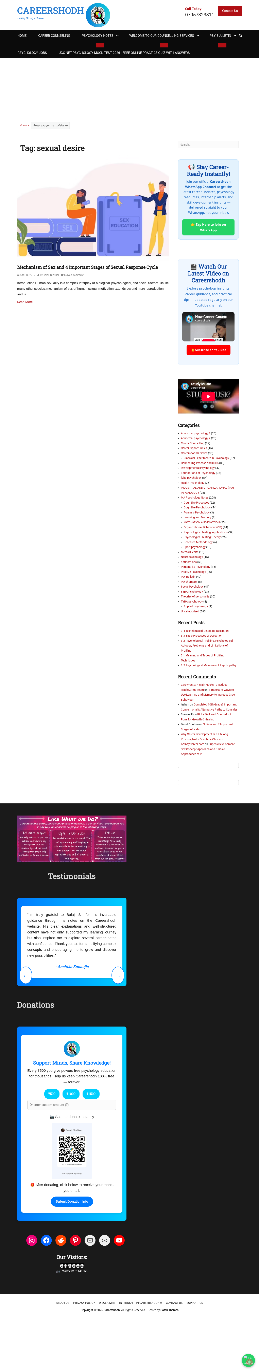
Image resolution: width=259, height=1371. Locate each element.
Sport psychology (195, 547)
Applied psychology (196, 606)
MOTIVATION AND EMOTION (202, 522)
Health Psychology (192, 482)
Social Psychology (192, 586)
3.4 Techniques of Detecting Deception (205, 630)
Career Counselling (192, 443)
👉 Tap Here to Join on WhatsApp (208, 227)
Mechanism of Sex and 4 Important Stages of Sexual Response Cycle (87, 267)
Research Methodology (198, 542)
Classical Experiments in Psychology (206, 458)
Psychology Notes (98, 36)
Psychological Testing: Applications (206, 532)
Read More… (26, 302)
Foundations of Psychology (198, 472)
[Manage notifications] (249, 1362)
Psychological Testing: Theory (202, 537)
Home (22, 36)
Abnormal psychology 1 (195, 433)
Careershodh (50, 10)
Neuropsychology (192, 556)
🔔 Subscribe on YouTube (208, 350)
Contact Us (230, 11)
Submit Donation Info (72, 1201)
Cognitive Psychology (197, 507)
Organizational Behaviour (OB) (203, 527)
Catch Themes (169, 1310)
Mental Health (189, 552)
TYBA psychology (192, 601)
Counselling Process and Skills (200, 463)
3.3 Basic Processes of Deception (201, 635)
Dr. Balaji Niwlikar (49, 275)
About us (62, 1302)
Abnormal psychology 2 (195, 438)
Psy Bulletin (220, 36)
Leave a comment (74, 275)
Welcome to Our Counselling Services (161, 36)
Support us (195, 1302)
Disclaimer (107, 1302)
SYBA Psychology (192, 591)
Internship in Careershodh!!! (140, 1302)
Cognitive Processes (196, 502)
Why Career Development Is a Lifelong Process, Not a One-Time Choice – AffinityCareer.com (204, 739)
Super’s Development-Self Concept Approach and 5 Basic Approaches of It (208, 749)
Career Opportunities (194, 448)
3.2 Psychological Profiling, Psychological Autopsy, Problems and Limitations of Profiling (207, 645)
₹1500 (91, 1094)
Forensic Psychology (197, 512)
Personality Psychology (195, 566)
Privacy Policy (84, 1302)
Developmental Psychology (198, 467)
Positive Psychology (193, 571)
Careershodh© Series (194, 453)
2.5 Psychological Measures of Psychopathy (208, 665)
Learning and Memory (197, 517)
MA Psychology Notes (194, 497)
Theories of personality (195, 596)
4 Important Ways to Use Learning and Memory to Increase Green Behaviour (208, 694)
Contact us (174, 1302)
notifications (189, 562)
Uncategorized (190, 611)
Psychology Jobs (32, 53)
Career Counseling (54, 36)
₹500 (51, 1094)
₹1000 (71, 1094)
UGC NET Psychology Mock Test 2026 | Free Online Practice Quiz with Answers (124, 53)
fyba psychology (191, 477)
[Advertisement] (129, 88)
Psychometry (189, 581)
